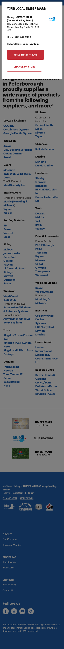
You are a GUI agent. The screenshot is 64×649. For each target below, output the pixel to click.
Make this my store (25, 54)
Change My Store (24, 66)
